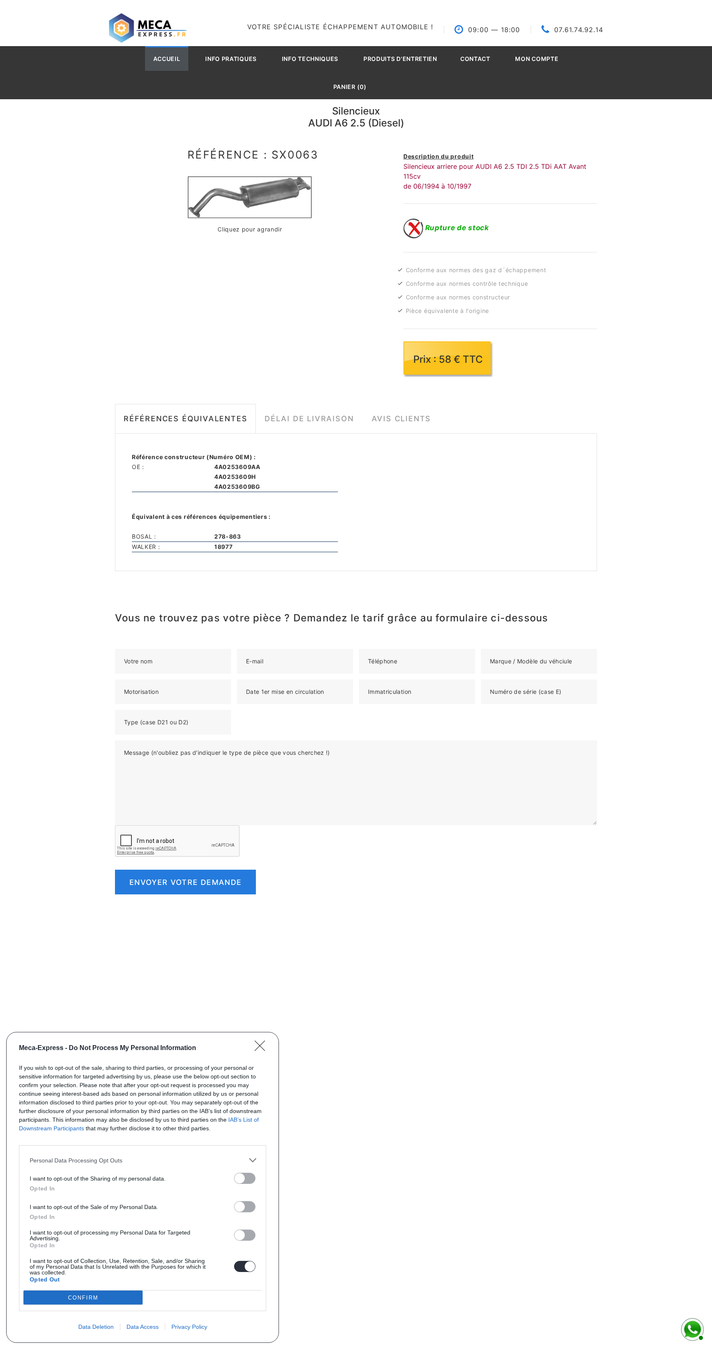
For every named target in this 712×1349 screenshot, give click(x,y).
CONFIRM (83, 1298)
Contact (475, 58)
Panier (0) (350, 86)
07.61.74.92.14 (578, 29)
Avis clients (401, 418)
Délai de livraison (309, 418)
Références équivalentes (185, 418)
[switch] (244, 1178)
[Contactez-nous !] (691, 1328)
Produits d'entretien (400, 58)
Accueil (166, 58)
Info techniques (310, 58)
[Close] (262, 1048)
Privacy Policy (189, 1326)
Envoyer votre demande (185, 882)
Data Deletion (96, 1326)
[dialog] (143, 1187)
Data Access (142, 1326)
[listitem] (142, 1160)
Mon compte (536, 58)
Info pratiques (231, 58)
